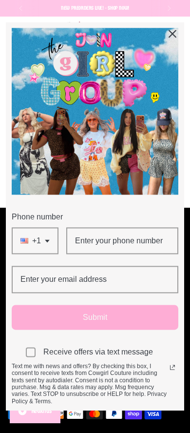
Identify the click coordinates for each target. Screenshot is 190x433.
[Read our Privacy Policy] (172, 367)
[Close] (172, 33)
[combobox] (35, 241)
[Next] (169, 8)
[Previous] (21, 8)
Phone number (37, 217)
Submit (95, 317)
